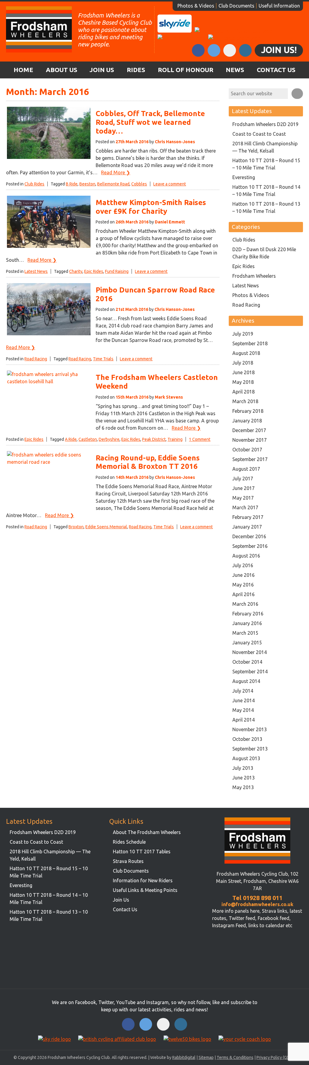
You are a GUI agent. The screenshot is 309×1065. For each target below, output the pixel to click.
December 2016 (249, 536)
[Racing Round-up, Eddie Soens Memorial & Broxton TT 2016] (48, 462)
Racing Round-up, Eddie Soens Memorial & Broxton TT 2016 (148, 462)
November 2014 (249, 652)
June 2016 (243, 575)
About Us (61, 69)
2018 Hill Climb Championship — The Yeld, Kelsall (265, 147)
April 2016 (243, 594)
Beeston (87, 184)
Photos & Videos (195, 5)
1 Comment (199, 439)
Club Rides (34, 184)
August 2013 (246, 758)
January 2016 (247, 623)
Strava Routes (128, 861)
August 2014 (246, 681)
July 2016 (242, 565)
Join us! (279, 50)
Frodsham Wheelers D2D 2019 (265, 124)
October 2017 (247, 449)
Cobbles (139, 184)
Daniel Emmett (170, 222)
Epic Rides (93, 271)
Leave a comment (169, 184)
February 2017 (247, 517)
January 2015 (247, 642)
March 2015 (245, 633)
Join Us (102, 69)
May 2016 (243, 584)
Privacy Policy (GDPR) (276, 1057)
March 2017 (245, 507)
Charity (75, 271)
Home (23, 69)
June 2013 (243, 777)
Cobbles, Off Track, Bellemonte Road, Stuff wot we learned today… (150, 122)
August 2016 (246, 555)
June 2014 (243, 700)
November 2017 (249, 440)
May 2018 (243, 382)
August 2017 (246, 469)
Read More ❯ (115, 172)
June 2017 (243, 488)
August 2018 (246, 353)
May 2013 (243, 787)
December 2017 (249, 430)
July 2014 (242, 691)
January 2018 (247, 420)
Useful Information (279, 5)
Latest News (36, 271)
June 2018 (243, 372)
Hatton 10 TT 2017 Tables (141, 851)
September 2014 (250, 671)
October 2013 (247, 739)
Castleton (87, 439)
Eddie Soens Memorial (106, 526)
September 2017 (250, 459)
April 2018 (243, 391)
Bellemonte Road (113, 184)
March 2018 (245, 401)
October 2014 (247, 662)
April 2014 (243, 719)
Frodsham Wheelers (254, 276)
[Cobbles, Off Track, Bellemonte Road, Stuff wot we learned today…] (48, 158)
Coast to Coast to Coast (259, 134)
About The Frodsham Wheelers (147, 832)
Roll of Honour (185, 69)
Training (175, 439)
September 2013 (250, 748)
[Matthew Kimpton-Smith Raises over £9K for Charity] (48, 247)
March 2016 (245, 604)
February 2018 (247, 411)
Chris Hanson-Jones (175, 141)
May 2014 (243, 710)
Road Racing (35, 358)
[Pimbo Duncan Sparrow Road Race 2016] (48, 334)
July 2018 (242, 362)
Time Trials (103, 358)
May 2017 (243, 498)
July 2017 (242, 478)
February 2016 (247, 613)
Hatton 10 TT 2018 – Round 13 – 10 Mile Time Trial (266, 207)
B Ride (72, 184)
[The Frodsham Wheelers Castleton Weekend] (48, 381)
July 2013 (242, 768)
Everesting (243, 177)
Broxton (76, 526)
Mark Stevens (169, 397)
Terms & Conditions (235, 1057)
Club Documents (236, 5)
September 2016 (250, 546)
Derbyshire (109, 439)
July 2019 (242, 334)
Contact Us (276, 69)
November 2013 (249, 729)
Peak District (154, 439)
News (235, 69)
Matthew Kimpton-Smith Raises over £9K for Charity (151, 206)
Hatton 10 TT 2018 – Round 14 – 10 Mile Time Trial (266, 190)
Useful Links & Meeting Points (145, 890)
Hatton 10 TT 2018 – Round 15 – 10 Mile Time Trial (266, 164)
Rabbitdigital (184, 1057)
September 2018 (250, 343)
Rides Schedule (129, 842)
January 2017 (247, 526)
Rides (136, 69)
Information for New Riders (143, 880)
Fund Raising (117, 271)
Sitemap (206, 1057)
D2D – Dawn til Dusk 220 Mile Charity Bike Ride (264, 253)
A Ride (71, 439)
